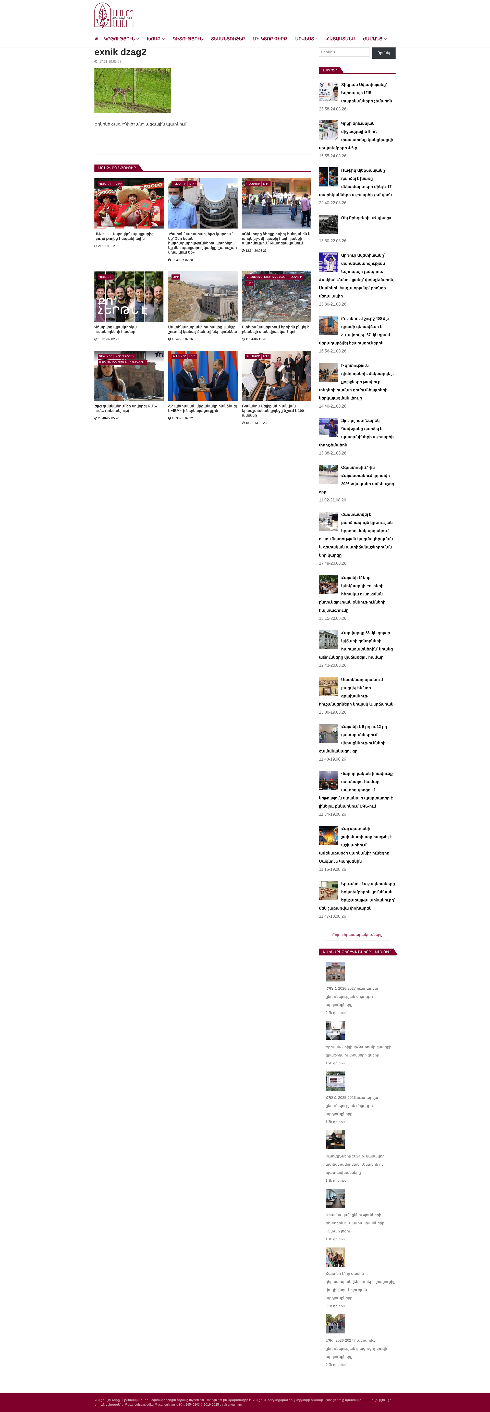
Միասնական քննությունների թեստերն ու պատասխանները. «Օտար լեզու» (355, 1223)
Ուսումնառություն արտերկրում (122, 362)
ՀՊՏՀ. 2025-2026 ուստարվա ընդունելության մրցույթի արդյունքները (352, 1105)
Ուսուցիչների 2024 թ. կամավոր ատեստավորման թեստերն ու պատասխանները (355, 1164)
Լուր (119, 183)
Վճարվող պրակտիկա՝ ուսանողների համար (116, 329)
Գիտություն (188, 38)
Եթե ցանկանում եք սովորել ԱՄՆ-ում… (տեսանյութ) (125, 408)
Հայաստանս (340, 38)
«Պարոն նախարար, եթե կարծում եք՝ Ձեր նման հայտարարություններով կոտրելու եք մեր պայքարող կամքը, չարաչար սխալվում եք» (202, 243)
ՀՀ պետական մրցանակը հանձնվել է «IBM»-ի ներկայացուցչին (202, 408)
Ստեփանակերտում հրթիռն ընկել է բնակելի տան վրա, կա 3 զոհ (275, 329)
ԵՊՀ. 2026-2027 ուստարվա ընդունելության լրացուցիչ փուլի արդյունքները (356, 1348)
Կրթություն (119, 38)
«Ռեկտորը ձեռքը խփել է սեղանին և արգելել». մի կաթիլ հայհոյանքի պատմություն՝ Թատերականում (276, 238)
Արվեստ (304, 38)
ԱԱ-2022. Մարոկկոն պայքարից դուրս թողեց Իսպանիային (124, 236)
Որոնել (383, 53)
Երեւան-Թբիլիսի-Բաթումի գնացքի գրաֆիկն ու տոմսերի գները (358, 1051)
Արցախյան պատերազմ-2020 (266, 276)
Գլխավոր (105, 183)
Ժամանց (373, 38)
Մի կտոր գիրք (270, 38)
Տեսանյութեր (228, 38)
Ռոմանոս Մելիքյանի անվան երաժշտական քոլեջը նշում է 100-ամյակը (273, 410)
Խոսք (154, 38)
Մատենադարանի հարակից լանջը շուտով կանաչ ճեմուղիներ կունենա (202, 329)
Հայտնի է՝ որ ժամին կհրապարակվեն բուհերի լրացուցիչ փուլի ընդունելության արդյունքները (360, 1285)
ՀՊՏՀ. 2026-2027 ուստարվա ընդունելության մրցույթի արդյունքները (352, 996)
